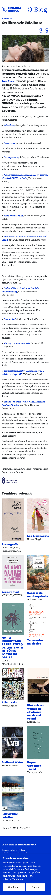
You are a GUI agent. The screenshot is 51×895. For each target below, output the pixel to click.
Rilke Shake (9, 125)
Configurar (13, 887)
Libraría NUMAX (27, 844)
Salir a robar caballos (13, 215)
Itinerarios (7, 18)
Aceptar (36, 887)
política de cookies (33, 865)
